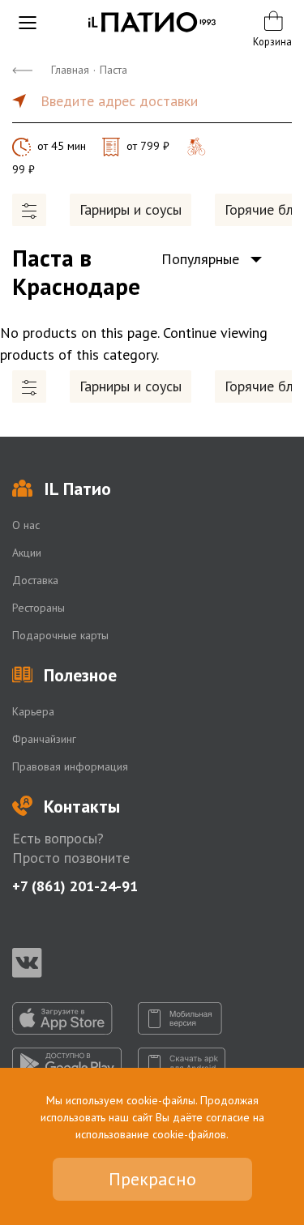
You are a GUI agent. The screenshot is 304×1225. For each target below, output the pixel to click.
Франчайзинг (44, 739)
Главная (70, 69)
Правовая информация (70, 766)
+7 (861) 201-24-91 (75, 886)
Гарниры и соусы (130, 209)
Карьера (33, 711)
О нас (26, 525)
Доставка (35, 580)
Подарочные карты (60, 635)
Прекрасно (152, 1178)
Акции (26, 552)
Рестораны (38, 607)
